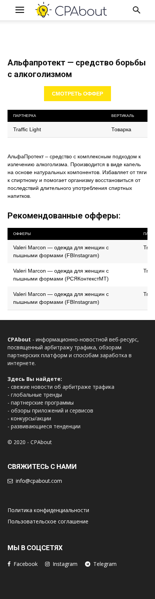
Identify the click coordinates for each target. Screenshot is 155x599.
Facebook (26, 563)
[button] (136, 10)
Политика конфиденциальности (48, 510)
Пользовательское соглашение (48, 521)
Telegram (105, 563)
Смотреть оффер (77, 94)
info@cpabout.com (39, 480)
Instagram (65, 563)
